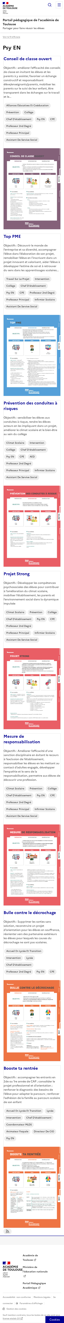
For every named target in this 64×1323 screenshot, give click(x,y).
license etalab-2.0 (11, 1318)
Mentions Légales (42, 1297)
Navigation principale (59, 4)
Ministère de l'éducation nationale (35, 1269)
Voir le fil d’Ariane (11, 37)
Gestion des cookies (16, 1308)
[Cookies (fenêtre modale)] (54, 1319)
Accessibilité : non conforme (17, 1297)
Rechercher (49, 4)
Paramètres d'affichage (31, 1303)
